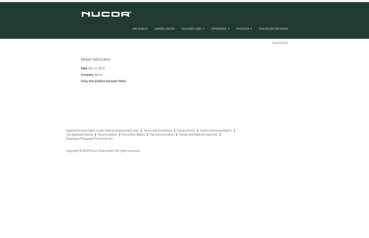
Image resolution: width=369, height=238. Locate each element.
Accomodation (107, 134)
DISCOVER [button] (243, 28)
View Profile (280, 43)
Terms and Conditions (158, 130)
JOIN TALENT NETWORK (273, 28)
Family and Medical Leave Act (198, 134)
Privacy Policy (186, 130)
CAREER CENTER (164, 28)
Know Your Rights (133, 134)
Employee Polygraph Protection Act (89, 138)
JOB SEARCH (140, 28)
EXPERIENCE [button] (219, 28)
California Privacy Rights (216, 130)
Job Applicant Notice (79, 134)
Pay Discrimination (162, 134)
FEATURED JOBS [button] (192, 28)
